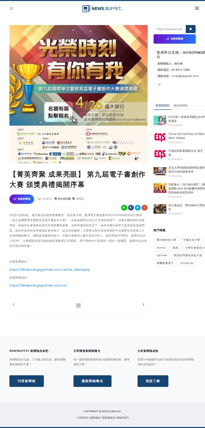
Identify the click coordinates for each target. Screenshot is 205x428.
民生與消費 (64, 198)
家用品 (80, 198)
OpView (162, 255)
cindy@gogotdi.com (185, 76)
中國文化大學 (191, 240)
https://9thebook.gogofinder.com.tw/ (38, 285)
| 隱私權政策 (108, 418)
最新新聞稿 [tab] (181, 105)
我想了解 (153, 381)
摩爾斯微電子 (165, 263)
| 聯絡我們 (122, 418)
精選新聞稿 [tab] (163, 105)
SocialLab (186, 263)
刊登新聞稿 (27, 381)
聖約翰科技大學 (166, 240)
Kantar (161, 247)
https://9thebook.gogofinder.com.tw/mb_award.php (49, 270)
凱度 (175, 247)
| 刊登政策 (82, 418)
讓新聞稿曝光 (92, 381)
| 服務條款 (95, 418)
